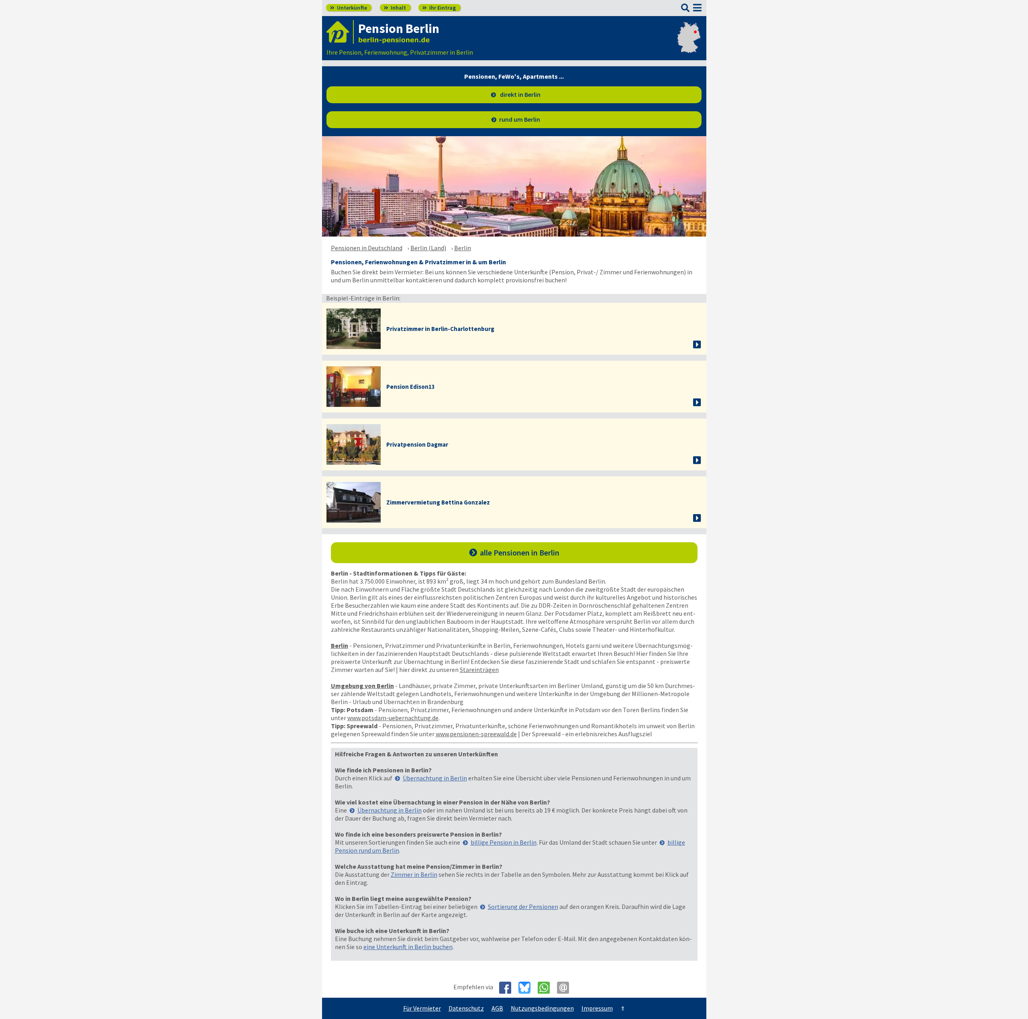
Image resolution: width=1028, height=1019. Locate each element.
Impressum (597, 1008)
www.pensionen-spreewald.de (476, 734)
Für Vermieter (422, 1008)
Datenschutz (466, 1008)
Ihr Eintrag (439, 7)
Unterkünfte (348, 7)
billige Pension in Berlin (503, 842)
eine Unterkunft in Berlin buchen (408, 947)
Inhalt (395, 7)
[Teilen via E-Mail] (566, 988)
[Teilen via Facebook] (508, 988)
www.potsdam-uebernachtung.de (393, 718)
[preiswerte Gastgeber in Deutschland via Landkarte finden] (688, 44)
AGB (497, 1008)
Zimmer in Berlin (414, 874)
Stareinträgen (479, 670)
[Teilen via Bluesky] (527, 988)
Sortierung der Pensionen (523, 907)
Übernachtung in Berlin (435, 778)
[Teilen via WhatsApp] (547, 988)
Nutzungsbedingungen (542, 1008)
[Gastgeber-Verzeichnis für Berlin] (340, 32)
